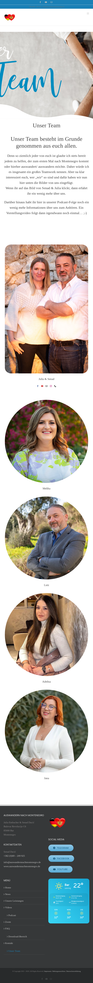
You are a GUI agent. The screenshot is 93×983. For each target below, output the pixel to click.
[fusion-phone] (55, 386)
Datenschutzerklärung (73, 971)
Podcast (12, 915)
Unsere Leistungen (14, 900)
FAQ (7, 928)
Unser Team (14, 951)
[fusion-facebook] (38, 386)
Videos (8, 907)
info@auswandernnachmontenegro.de (53, 7)
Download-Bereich (17, 936)
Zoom (8, 922)
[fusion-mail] (46, 386)
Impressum (47, 971)
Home (8, 887)
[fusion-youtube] (42, 386)
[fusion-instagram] (51, 386)
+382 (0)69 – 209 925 (14, 855)
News (8, 894)
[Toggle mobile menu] (88, 13)
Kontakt (9, 943)
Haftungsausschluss (58, 971)
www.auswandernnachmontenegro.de (22, 866)
